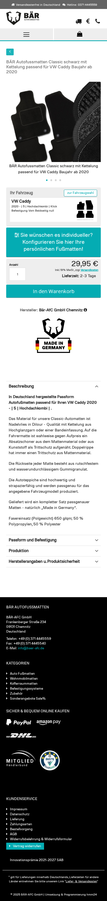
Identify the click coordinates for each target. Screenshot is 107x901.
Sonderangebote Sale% (28, 698)
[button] (47, 180)
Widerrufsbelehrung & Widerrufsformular (41, 839)
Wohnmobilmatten (24, 678)
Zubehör (16, 693)
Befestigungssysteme (26, 688)
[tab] (53, 386)
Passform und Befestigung (32, 540)
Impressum (18, 809)
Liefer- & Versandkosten (81, 881)
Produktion (19, 551)
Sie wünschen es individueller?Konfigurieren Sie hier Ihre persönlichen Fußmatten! (56, 242)
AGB (13, 834)
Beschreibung (21, 386)
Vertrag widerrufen (27, 846)
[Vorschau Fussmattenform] (85, 209)
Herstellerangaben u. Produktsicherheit (44, 562)
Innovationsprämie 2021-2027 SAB (36, 860)
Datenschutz (19, 814)
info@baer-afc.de (31, 648)
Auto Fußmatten (22, 673)
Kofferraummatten (24, 683)
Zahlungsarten (21, 824)
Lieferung (17, 819)
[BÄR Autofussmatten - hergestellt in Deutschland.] (33, 18)
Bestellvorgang (21, 829)
